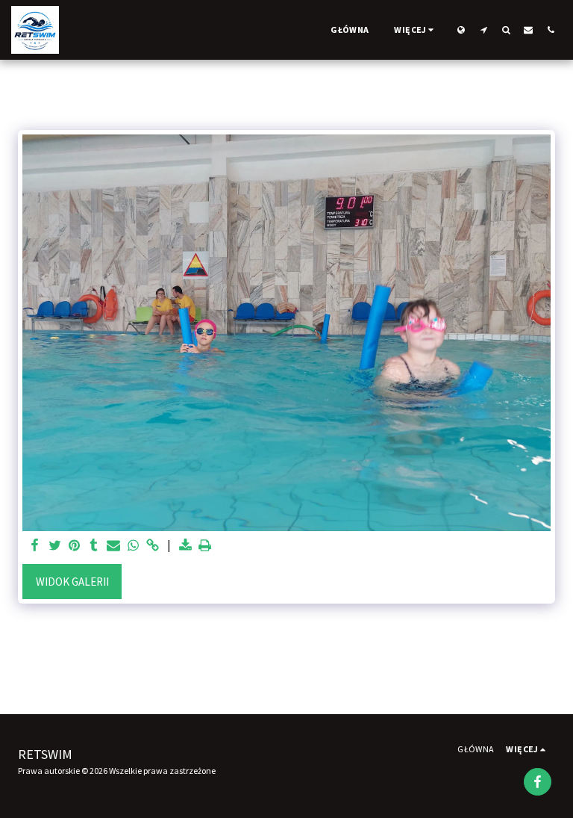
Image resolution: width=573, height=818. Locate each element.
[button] (483, 29)
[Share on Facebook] (35, 546)
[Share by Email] (114, 546)
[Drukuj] (205, 546)
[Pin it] (74, 546)
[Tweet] (55, 546)
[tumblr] (94, 546)
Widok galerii (72, 581)
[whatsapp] (133, 546)
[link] (152, 546)
